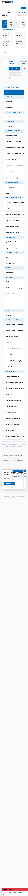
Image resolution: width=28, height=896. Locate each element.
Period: (6, 69)
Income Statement (10, 62)
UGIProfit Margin (6, 458)
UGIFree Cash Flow (16, 458)
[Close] (26, 889)
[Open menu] (24, 2)
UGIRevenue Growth (7, 460)
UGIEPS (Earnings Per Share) (16, 455)
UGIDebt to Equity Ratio (18, 460)
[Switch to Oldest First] (9, 78)
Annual (14, 69)
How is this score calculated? (9, 29)
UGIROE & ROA (6, 463)
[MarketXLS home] (7, 2)
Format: (6, 74)
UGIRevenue (5, 455)
